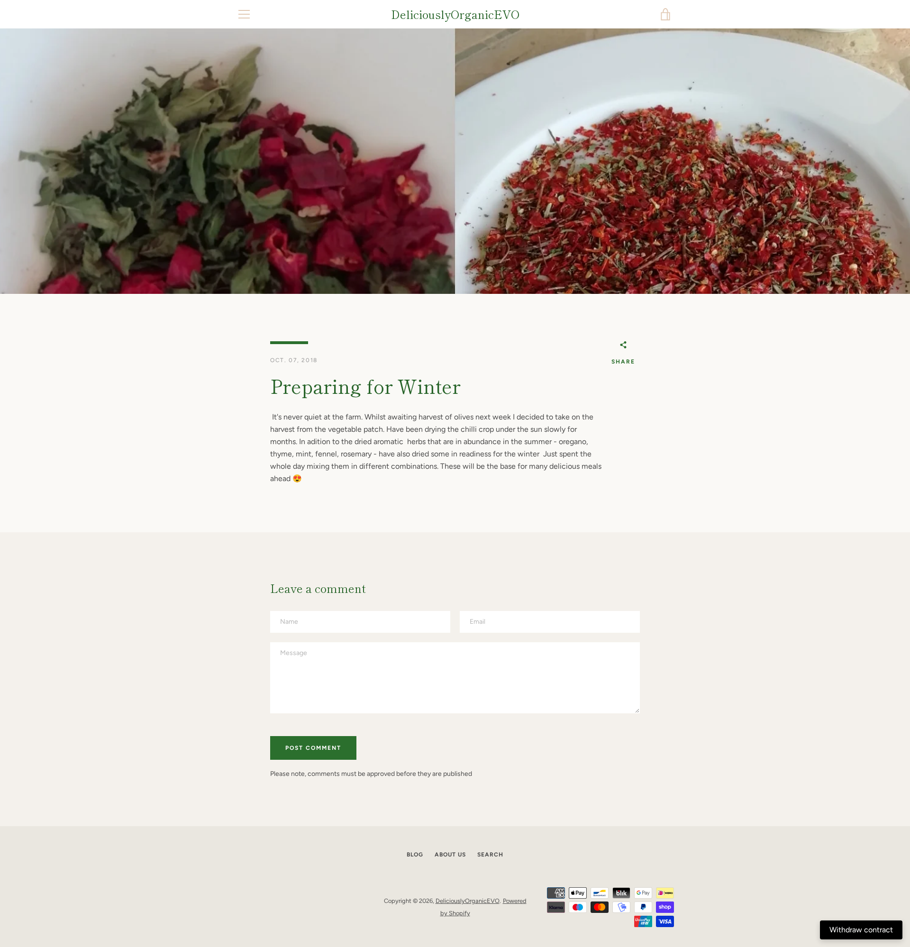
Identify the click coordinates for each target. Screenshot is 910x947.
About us (450, 854)
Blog (415, 854)
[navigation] (244, 14)
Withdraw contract (861, 929)
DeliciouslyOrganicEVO (455, 14)
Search (490, 854)
